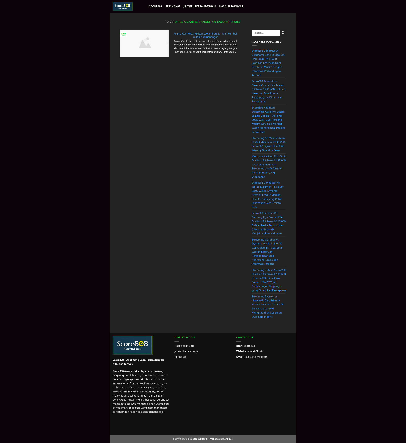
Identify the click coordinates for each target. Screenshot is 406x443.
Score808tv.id (200, 438)
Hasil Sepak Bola (231, 6)
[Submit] (283, 33)
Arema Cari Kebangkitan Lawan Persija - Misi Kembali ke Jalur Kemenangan (205, 35)
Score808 (155, 6)
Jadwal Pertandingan (200, 6)
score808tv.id (255, 351)
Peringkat (173, 6)
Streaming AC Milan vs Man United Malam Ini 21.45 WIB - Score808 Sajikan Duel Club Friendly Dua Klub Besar (269, 144)
